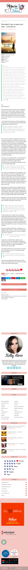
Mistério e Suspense (18, 408)
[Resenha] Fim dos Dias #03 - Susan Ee (14, 431)
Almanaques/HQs (5, 401)
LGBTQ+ (3, 415)
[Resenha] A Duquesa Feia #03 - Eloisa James (15, 443)
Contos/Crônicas (5, 403)
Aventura (16, 401)
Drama (15, 404)
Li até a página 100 (14, 493)
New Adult (16, 415)
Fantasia (3, 406)
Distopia (3, 404)
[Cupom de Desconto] (12, 525)
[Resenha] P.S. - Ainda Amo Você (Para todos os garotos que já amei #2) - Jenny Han (16, 426)
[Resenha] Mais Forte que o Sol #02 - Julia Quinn (16, 449)
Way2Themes (13, 568)
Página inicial (4, 20)
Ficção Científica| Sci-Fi (19, 406)
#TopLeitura (14, 488)
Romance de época (18, 417)
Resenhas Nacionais (20, 273)
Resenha (12, 273)
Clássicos (16, 403)
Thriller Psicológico (18, 412)
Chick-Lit (3, 413)
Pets (2, 410)
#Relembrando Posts (14, 486)
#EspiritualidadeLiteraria (14, 484)
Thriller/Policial (4, 412)
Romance (10, 20)
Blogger (24, 568)
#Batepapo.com (14, 482)
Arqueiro (7, 273)
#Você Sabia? (14, 491)
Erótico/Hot (16, 413)
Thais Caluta (4, 29)
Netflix (14, 495)
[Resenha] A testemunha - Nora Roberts (15, 437)
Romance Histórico (5, 417)
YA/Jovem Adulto (5, 419)
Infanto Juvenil (4, 408)
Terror (15, 410)
